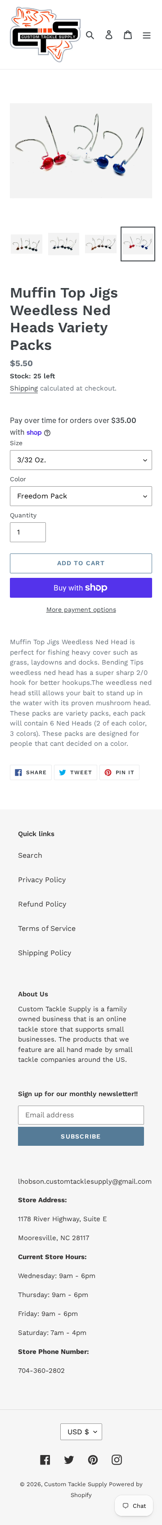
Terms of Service (47, 928)
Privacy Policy (42, 879)
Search (30, 855)
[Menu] (146, 34)
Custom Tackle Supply (76, 1484)
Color (18, 479)
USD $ (78, 1431)
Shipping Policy (44, 952)
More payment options (81, 609)
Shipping (24, 388)
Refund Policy (42, 904)
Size (16, 442)
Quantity (23, 515)
